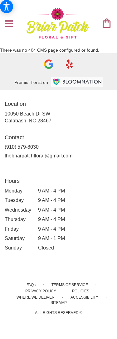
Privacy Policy (40, 291)
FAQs (31, 285)
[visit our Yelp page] (69, 64)
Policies (80, 291)
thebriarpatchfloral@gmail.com (38, 155)
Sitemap (59, 302)
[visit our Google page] (49, 64)
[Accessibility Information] (6, 6)
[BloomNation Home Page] (77, 82)
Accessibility (84, 297)
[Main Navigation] (9, 24)
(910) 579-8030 (22, 147)
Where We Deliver (36, 297)
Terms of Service (69, 285)
